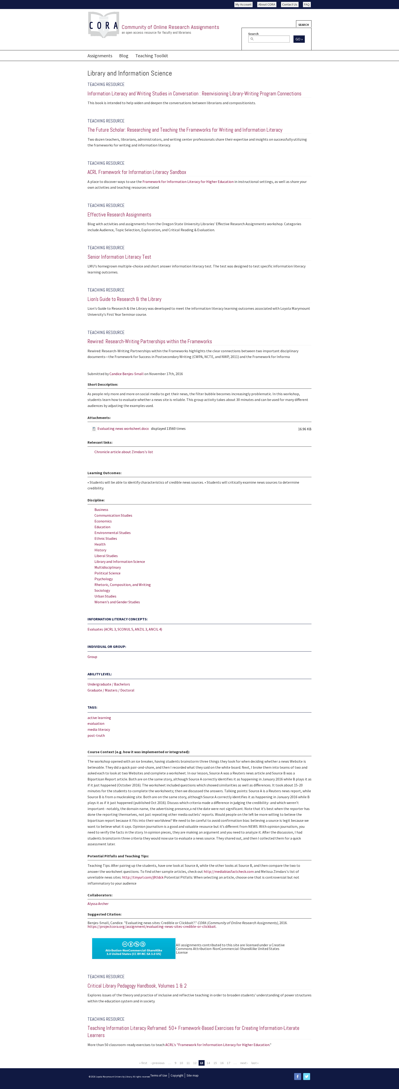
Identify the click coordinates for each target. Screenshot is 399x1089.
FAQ (307, 4)
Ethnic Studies (105, 538)
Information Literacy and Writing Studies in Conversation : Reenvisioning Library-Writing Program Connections (194, 93)
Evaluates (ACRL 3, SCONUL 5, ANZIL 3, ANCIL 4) (125, 629)
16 (222, 1063)
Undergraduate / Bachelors (109, 684)
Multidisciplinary (107, 567)
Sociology (102, 590)
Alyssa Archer (98, 903)
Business (101, 509)
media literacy (99, 729)
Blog (123, 55)
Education (102, 527)
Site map (193, 1075)
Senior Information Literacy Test (119, 257)
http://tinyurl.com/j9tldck (142, 877)
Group (92, 656)
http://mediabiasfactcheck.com (229, 871)
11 (188, 1063)
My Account (243, 4)
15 (215, 1063)
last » (255, 1063)
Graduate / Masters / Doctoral (111, 690)
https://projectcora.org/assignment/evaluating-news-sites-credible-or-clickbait (152, 926)
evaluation (96, 723)
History (100, 550)
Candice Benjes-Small (126, 373)
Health (100, 544)
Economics (103, 521)
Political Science (107, 573)
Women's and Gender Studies (117, 602)
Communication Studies (113, 515)
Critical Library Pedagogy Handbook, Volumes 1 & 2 (137, 986)
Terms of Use (158, 1075)
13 (201, 1063)
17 (228, 1063)
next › (244, 1063)
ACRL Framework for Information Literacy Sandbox (137, 172)
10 (181, 1063)
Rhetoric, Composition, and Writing (122, 584)
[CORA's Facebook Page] (297, 1076)
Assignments (100, 55)
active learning (99, 717)
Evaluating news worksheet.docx (123, 428)
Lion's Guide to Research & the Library (124, 299)
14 (208, 1063)
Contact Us (289, 4)
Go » (299, 39)
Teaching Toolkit (151, 55)
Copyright (177, 1075)
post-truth (96, 735)
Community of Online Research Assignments (170, 26)
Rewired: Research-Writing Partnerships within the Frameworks (150, 341)
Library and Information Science (119, 561)
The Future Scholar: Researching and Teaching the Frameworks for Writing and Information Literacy (185, 130)
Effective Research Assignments (119, 214)
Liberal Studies (106, 555)
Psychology (103, 578)
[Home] (104, 25)
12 (194, 1063)
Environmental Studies (112, 532)
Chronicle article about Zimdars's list (123, 451)
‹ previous (158, 1063)
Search (303, 25)
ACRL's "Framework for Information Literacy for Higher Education (217, 1044)
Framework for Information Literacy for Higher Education (188, 181)
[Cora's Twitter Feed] (306, 1076)
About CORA (266, 4)
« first (143, 1063)
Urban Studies (105, 596)
